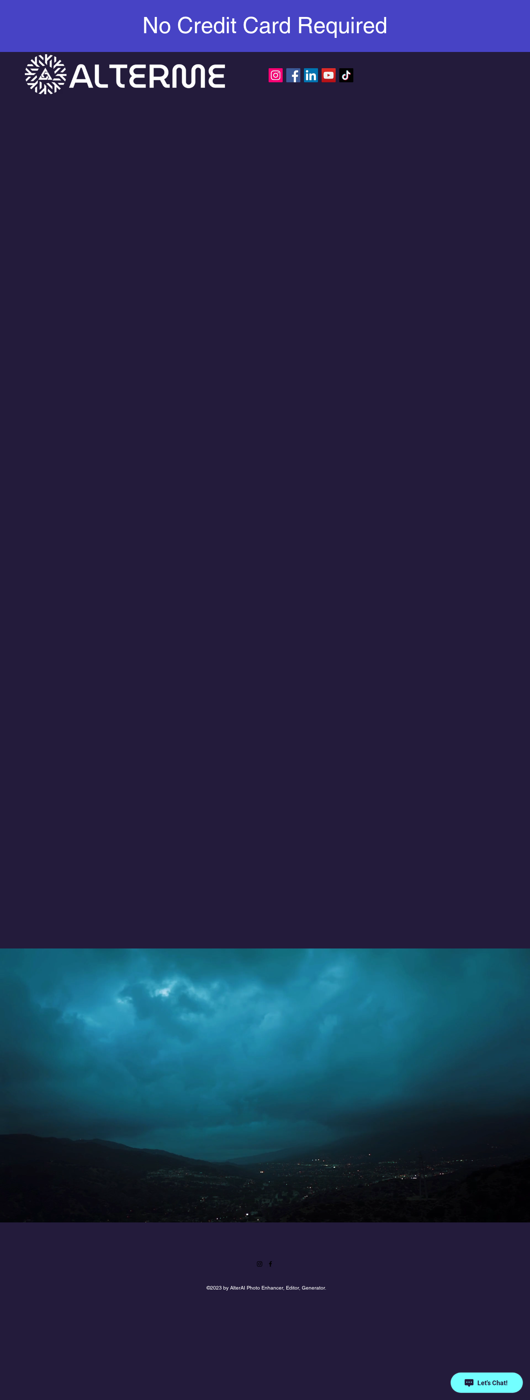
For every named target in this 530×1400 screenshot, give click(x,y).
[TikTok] (346, 75)
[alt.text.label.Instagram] (259, 1264)
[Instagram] (276, 75)
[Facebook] (293, 75)
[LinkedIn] (311, 75)
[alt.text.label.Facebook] (270, 1264)
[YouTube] (329, 75)
